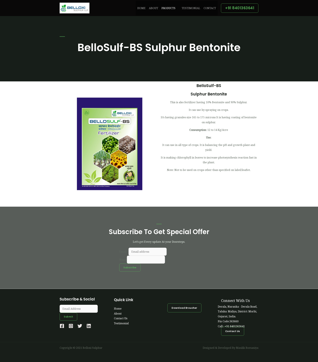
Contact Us (120, 318)
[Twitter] (80, 326)
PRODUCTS (168, 8)
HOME (141, 8)
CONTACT (210, 8)
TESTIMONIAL (191, 8)
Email (124, 251)
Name (123, 259)
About (118, 313)
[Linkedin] (88, 326)
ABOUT (153, 8)
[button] (239, 8)
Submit (68, 316)
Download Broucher (184, 308)
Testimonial (121, 323)
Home (118, 308)
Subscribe (129, 267)
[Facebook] (62, 326)
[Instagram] (71, 326)
